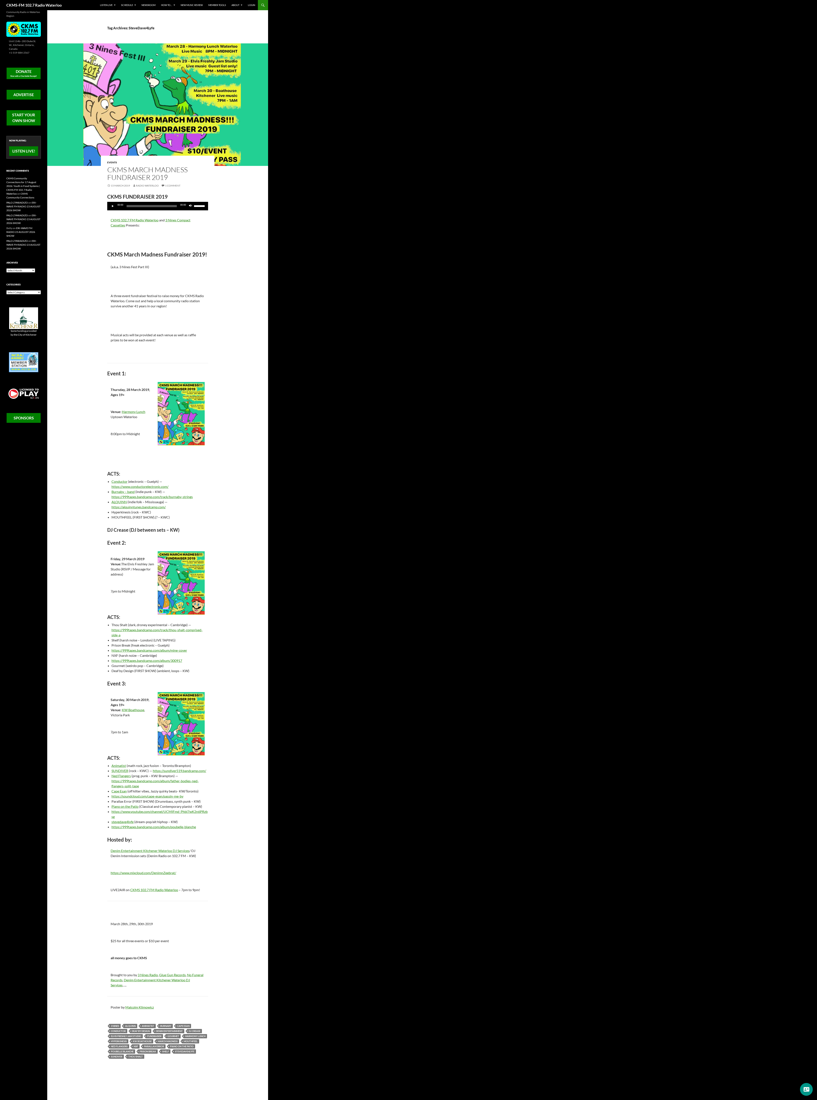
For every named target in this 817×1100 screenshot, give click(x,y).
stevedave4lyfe (122, 822)
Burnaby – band (123, 492)
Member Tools (217, 5)
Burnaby (165, 1025)
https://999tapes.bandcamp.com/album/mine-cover (149, 650)
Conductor (119, 481)
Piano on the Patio (125, 806)
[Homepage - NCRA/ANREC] (23, 361)
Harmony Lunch (133, 412)
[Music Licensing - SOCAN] (23, 393)
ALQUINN (119, 502)
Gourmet (173, 1036)
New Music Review (192, 5)
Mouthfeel (191, 1041)
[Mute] (191, 206)
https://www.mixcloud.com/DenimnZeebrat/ (143, 873)
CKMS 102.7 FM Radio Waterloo (135, 220)
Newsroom (148, 5)
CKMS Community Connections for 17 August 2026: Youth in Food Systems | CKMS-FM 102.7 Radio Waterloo (23, 186)
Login (251, 5)
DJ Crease (194, 1031)
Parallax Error (154, 1046)
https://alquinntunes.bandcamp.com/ (138, 507)
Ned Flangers (121, 776)
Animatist (118, 766)
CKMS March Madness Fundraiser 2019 (147, 173)
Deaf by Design (141, 1031)
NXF (136, 1046)
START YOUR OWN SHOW (23, 118)
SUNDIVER (119, 771)
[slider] (200, 205)
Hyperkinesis (119, 1041)
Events (112, 162)
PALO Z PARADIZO (17, 202)
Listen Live (106, 5)
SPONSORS (24, 418)
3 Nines (115, 1025)
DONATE (23, 73)
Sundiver (116, 1056)
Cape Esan (119, 791)
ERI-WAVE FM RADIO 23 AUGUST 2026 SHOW (23, 206)
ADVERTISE (23, 94)
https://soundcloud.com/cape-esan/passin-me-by (147, 796)
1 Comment (172, 185)
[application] (157, 206)
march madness (168, 1041)
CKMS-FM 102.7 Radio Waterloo (34, 5)
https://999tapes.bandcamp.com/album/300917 (146, 660)
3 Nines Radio (148, 975)
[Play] (113, 206)
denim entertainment (169, 1031)
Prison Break (148, 1051)
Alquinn (130, 1025)
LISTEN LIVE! (23, 151)
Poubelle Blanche (122, 1051)
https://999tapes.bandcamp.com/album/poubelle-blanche (153, 827)
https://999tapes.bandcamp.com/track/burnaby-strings (152, 497)
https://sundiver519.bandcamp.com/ (179, 771)
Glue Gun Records (172, 975)
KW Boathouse (133, 710)
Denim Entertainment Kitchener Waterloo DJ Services (150, 851)
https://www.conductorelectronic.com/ (140, 486)
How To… (166, 5)
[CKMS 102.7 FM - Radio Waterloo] (23, 28)
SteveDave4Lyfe (184, 1051)
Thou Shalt (135, 1056)
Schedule (127, 5)
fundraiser (154, 1036)
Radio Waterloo (147, 185)
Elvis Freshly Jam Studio (126, 1036)
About (235, 5)
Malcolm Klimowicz (139, 1007)
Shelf (165, 1051)
